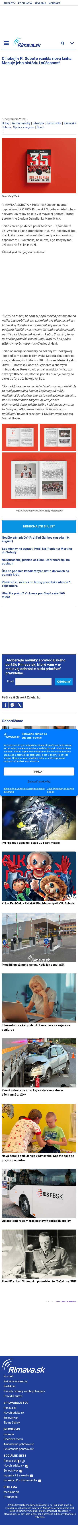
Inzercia (9, 1434)
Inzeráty (9, 3)
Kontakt (54, 3)
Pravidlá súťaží (13, 1396)
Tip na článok (12, 1422)
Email (10, 681)
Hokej (5, 123)
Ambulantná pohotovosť (19, 1444)
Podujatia (25, 3)
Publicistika (53, 123)
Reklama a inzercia (15, 1381)
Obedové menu (13, 1439)
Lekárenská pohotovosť (19, 1449)
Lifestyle (38, 123)
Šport (40, 127)
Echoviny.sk (11, 1417)
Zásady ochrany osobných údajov (60, 790)
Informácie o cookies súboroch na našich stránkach (24, 790)
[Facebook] (5, 705)
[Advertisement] (39, 89)
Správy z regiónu (23, 127)
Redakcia (9, 1386)
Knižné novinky (20, 123)
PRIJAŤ (39, 771)
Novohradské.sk (14, 1412)
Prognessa (11, 1497)
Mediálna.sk (11, 1492)
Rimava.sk (10, 1408)
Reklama (40, 3)
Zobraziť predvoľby (39, 781)
